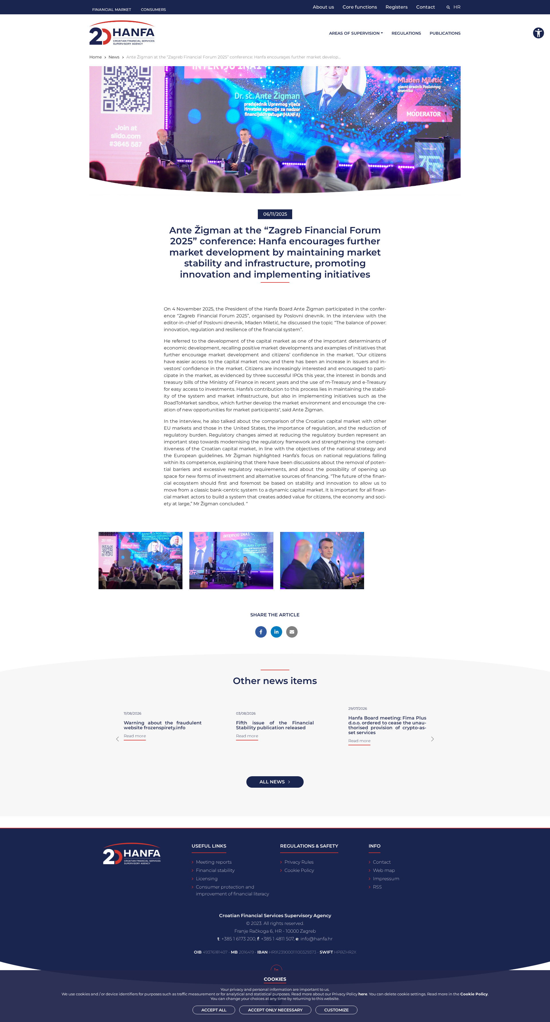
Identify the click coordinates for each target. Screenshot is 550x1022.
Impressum (386, 878)
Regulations (406, 33)
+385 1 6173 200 (238, 939)
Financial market (111, 9)
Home (95, 57)
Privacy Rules (299, 862)
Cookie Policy (299, 870)
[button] (117, 739)
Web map (384, 870)
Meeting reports (214, 862)
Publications (445, 33)
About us (323, 7)
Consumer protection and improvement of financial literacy (232, 890)
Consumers (153, 9)
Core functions (360, 7)
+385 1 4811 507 (277, 939)
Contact (425, 7)
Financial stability (215, 870)
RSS (377, 887)
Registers (397, 7)
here (362, 994)
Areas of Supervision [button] (354, 33)
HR (457, 7)
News (114, 57)
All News (272, 782)
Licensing (207, 878)
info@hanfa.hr (316, 939)
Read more (247, 735)
